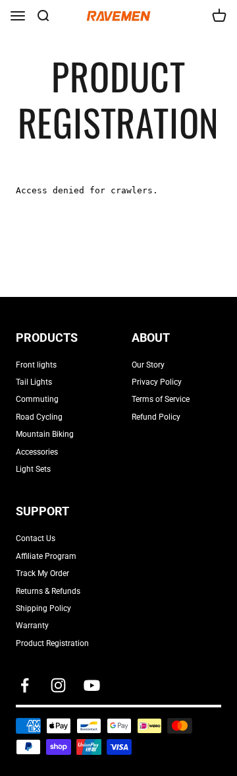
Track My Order (42, 573)
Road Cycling (39, 417)
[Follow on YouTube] (92, 685)
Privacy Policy (157, 382)
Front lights (36, 365)
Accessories (37, 452)
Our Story (148, 365)
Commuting (37, 399)
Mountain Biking (45, 434)
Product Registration (52, 643)
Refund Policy (156, 417)
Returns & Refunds (48, 591)
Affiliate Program (46, 556)
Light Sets (33, 469)
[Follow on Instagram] (58, 685)
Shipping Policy (43, 608)
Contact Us (35, 538)
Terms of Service (161, 399)
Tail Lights (34, 382)
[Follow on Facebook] (25, 685)
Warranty (32, 625)
